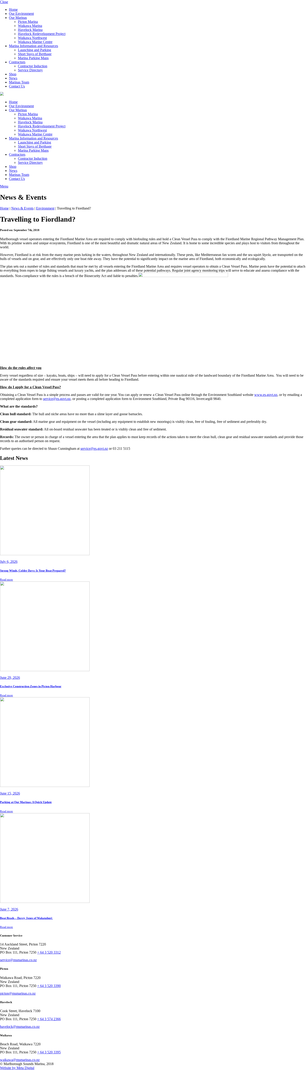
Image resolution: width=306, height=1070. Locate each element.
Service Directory (30, 70)
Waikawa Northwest (32, 38)
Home (13, 9)
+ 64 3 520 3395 (49, 1052)
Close (4, 2)
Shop (12, 74)
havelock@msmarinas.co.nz (20, 1027)
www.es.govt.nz (265, 395)
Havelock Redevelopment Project (41, 34)
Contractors (17, 62)
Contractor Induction (32, 66)
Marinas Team (19, 82)
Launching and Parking (34, 50)
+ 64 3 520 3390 (49, 986)
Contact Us (17, 86)
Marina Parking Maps (33, 58)
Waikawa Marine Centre (35, 42)
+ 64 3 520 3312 (49, 952)
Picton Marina (28, 22)
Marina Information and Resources (33, 46)
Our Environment (21, 13)
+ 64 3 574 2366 (49, 1019)
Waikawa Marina (30, 26)
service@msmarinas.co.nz (18, 960)
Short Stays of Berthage (35, 54)
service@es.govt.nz (57, 399)
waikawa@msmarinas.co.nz (20, 1060)
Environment (45, 208)
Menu (4, 186)
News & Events (22, 208)
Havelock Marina (30, 30)
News (13, 78)
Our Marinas (18, 18)
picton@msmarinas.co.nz (18, 993)
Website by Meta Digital (17, 1068)
